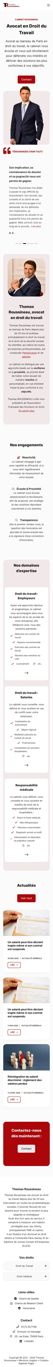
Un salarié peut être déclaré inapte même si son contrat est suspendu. (25, 1013)
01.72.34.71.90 (29, 1326)
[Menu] (48, 5)
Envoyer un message (28, 1331)
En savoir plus (26, 410)
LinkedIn (29, 1341)
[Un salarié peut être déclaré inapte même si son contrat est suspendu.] (26, 990)
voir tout (36, 151)
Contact (26, 1320)
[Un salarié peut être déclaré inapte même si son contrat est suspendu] (26, 923)
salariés (26, 356)
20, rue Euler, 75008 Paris (29, 1336)
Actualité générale (32, 958)
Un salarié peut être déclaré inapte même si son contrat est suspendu (25, 946)
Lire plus (36, 226)
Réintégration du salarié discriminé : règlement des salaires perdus (25, 1080)
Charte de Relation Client (29, 1303)
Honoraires (29, 1308)
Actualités (26, 885)
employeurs (30, 352)
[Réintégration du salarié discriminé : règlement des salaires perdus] (26, 1057)
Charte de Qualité (29, 1298)
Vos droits (26, 1257)
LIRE (15, 965)
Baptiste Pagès (26, 1363)
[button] (16, 243)
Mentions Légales (28, 1360)
